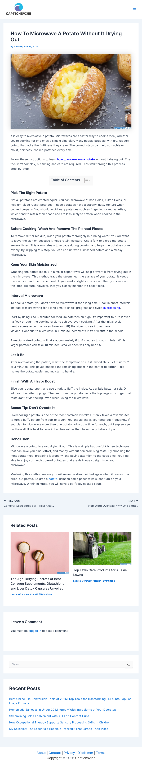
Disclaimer (85, 753)
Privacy (69, 753)
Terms (100, 753)
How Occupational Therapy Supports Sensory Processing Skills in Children (59, 722)
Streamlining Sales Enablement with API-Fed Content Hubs (49, 716)
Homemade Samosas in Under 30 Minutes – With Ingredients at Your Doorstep (62, 709)
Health (35, 594)
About (41, 753)
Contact (55, 753)
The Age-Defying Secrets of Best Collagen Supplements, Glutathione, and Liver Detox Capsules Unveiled (38, 583)
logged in (35, 630)
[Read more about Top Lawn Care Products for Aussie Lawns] (102, 548)
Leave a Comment (20, 594)
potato (52, 479)
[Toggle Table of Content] (86, 180)
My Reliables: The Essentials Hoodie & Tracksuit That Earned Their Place (58, 729)
